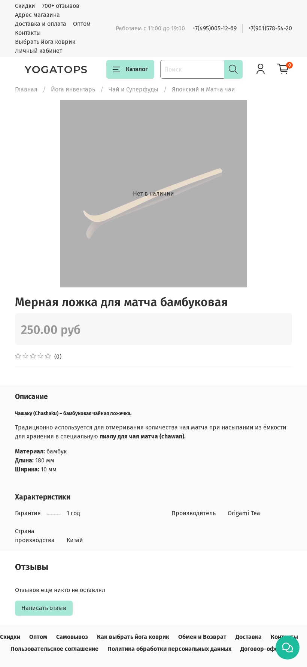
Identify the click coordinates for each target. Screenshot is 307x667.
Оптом (82, 23)
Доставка (248, 636)
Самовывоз (72, 636)
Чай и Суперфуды (133, 89)
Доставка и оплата (40, 23)
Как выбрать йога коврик (133, 636)
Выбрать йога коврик (45, 41)
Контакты (28, 32)
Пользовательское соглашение (54, 648)
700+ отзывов (60, 5)
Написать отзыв (43, 608)
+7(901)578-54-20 (270, 28)
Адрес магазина (37, 14)
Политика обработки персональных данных (169, 648)
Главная (26, 89)
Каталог (137, 69)
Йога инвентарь (73, 89)
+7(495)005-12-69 (214, 28)
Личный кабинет (38, 50)
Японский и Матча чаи (203, 89)
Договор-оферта (264, 648)
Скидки (25, 5)
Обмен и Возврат (202, 636)
